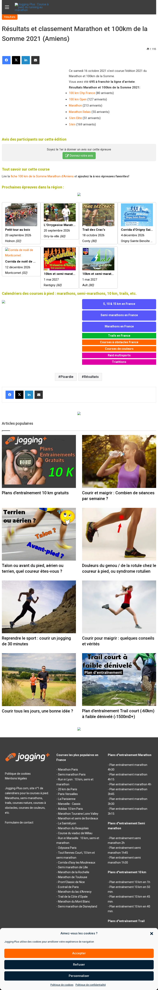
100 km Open (78, 99)
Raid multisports (119, 355)
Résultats (9, 16)
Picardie (66, 377)
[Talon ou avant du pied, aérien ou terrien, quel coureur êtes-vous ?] (39, 534)
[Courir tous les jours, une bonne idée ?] (39, 679)
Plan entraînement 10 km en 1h (129, 882)
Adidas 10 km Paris (70, 808)
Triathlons (119, 362)
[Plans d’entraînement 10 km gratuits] (39, 461)
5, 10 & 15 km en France (119, 303)
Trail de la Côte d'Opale (73, 896)
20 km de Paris (67, 789)
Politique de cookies (61, 984)
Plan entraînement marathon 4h (130, 784)
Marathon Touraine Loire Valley (78, 813)
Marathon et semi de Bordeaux (78, 818)
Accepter (79, 953)
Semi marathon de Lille (73, 867)
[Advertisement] (33, 95)
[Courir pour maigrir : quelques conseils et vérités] (119, 606)
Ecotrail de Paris (68, 887)
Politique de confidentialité (91, 984)
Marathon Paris (68, 769)
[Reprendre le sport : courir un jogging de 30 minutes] (39, 606)
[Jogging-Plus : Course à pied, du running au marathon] (34, 7)
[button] (152, 933)
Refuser (79, 964)
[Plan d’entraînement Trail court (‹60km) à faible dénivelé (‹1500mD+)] (119, 679)
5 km (72, 124)
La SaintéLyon (67, 823)
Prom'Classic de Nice (71, 882)
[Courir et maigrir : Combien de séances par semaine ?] (119, 461)
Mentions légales (16, 778)
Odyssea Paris (67, 847)
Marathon (75, 105)
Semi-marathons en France (119, 315)
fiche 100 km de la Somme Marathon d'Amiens (42, 176)
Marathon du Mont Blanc (74, 901)
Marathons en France (119, 326)
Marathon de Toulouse (72, 877)
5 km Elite (75, 118)
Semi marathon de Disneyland (77, 906)
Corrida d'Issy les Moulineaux (76, 862)
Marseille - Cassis (69, 803)
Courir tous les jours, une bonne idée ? (37, 711)
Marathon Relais (80, 112)
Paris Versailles (68, 794)
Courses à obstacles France (119, 342)
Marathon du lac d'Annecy (75, 891)
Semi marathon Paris (72, 774)
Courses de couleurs (119, 348)
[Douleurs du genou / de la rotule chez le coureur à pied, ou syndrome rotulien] (119, 534)
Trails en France (119, 335)
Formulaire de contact (19, 822)
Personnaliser (79, 976)
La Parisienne (67, 799)
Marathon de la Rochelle (73, 872)
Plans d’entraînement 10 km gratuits (35, 492)
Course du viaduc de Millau (75, 833)
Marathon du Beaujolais (73, 828)
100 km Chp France (82, 93)
